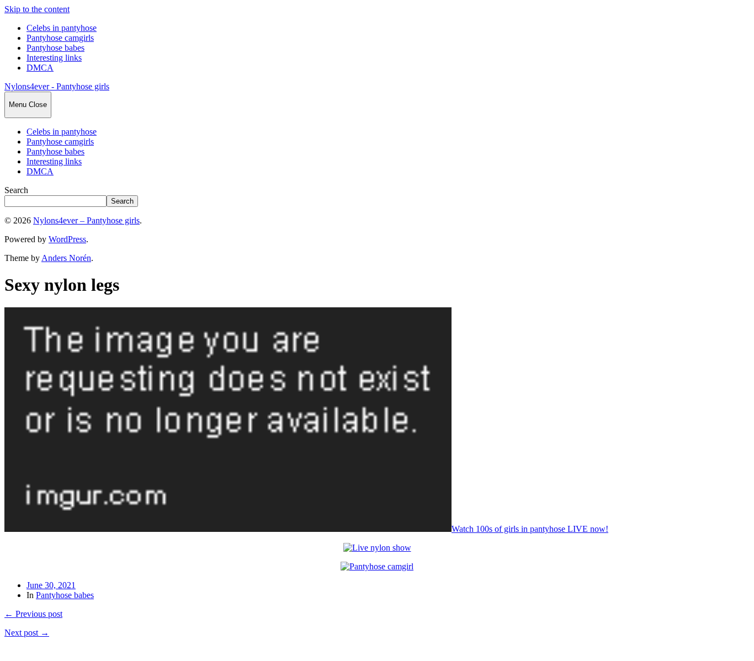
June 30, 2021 (51, 585)
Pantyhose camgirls (60, 37)
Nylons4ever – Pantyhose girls (86, 220)
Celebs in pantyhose (61, 28)
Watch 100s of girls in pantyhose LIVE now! (530, 529)
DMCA (40, 67)
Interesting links (54, 57)
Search (16, 190)
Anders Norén (66, 258)
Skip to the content (37, 9)
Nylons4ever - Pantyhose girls (56, 86)
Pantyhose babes (55, 47)
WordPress (67, 239)
